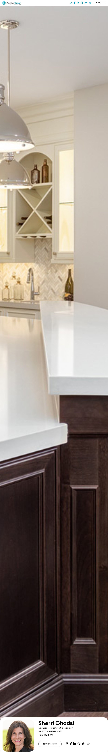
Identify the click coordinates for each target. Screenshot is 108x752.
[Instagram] (71, 3)
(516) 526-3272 (45, 735)
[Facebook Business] (74, 3)
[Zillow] (86, 3)
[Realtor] (82, 3)
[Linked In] (78, 3)
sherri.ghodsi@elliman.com (50, 731)
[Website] (90, 3)
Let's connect (50, 744)
